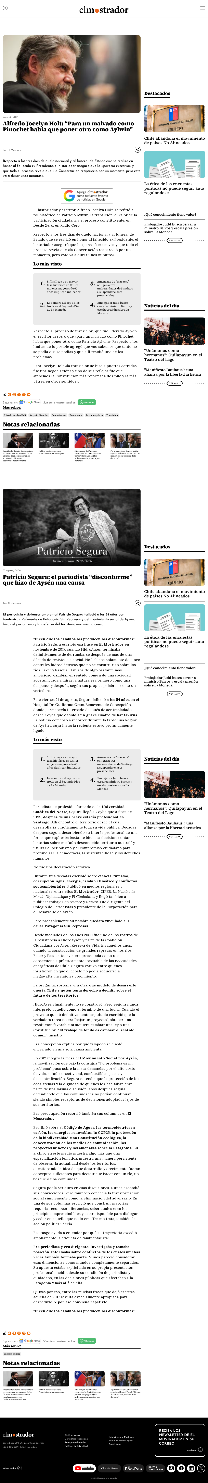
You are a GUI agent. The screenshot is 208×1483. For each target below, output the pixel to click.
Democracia (75, 415)
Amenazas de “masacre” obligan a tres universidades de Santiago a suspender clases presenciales (115, 288)
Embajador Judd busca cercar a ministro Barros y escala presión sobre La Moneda (114, 308)
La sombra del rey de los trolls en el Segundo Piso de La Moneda (63, 306)
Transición (112, 415)
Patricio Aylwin (94, 415)
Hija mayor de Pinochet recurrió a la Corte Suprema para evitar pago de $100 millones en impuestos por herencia (88, 456)
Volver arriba (9, 1468)
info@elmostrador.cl (27, 1446)
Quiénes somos (72, 1434)
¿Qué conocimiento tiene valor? (170, 214)
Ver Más (173, 240)
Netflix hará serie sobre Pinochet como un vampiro (51, 452)
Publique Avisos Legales (121, 1440)
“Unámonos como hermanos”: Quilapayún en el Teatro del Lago (173, 355)
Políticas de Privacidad (76, 1445)
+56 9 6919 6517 (10, 1446)
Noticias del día (161, 305)
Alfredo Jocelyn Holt (15, 415)
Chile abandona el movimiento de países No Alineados (174, 140)
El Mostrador (15, 149)
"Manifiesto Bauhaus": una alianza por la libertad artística (172, 372)
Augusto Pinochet (38, 415)
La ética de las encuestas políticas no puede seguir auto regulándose (174, 188)
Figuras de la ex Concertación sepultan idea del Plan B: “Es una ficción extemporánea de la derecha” (125, 455)
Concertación (59, 415)
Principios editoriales (75, 1442)
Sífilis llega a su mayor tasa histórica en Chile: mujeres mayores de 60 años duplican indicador (63, 287)
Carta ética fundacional (76, 1438)
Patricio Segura (12, 1353)
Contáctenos (115, 1444)
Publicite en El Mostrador (121, 1436)
